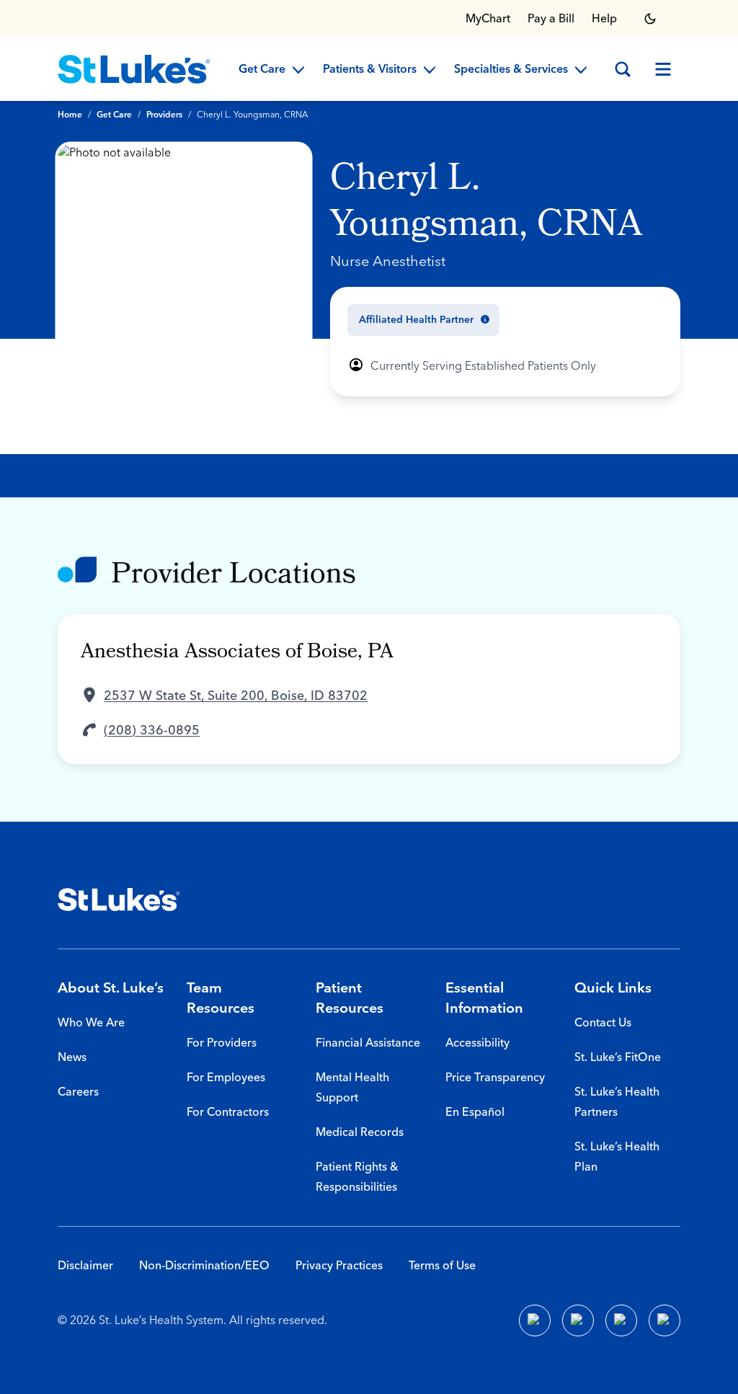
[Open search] (622, 69)
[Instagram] (664, 1320)
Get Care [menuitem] (262, 70)
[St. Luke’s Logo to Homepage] (134, 69)
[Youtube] (621, 1320)
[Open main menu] (663, 69)
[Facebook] (535, 1320)
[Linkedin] (578, 1320)
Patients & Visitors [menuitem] (370, 70)
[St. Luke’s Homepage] (119, 899)
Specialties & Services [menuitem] (511, 70)
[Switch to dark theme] (650, 19)
